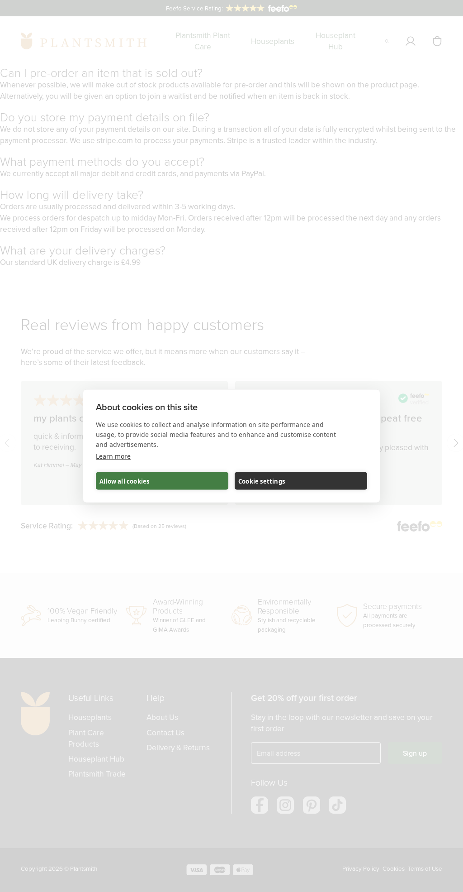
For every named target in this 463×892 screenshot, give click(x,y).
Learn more (113, 456)
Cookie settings (261, 481)
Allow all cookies (124, 481)
